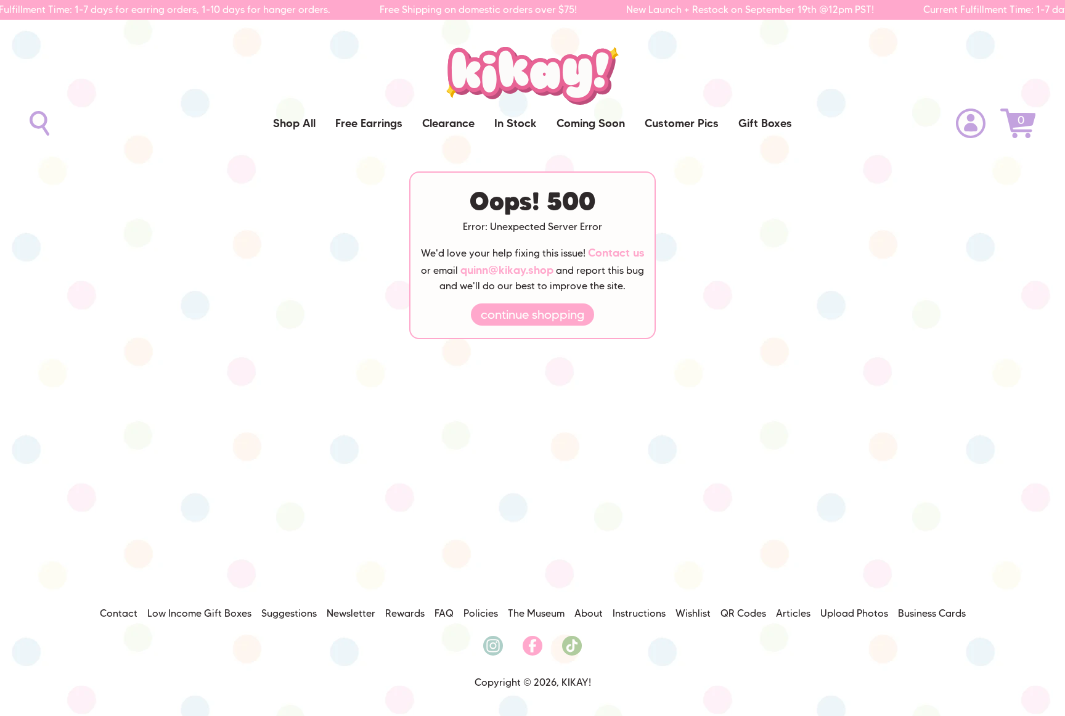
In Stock (515, 123)
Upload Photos (854, 613)
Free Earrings (368, 123)
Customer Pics (682, 123)
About (588, 613)
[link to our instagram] (493, 646)
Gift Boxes (765, 123)
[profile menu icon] (970, 123)
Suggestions (289, 613)
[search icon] (39, 123)
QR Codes (743, 613)
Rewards (405, 613)
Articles (793, 613)
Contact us (616, 253)
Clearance (448, 123)
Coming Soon (591, 123)
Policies (480, 613)
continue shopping (532, 314)
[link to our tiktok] (572, 646)
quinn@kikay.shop (506, 270)
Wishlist (693, 613)
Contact (118, 613)
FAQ (444, 613)
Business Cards (932, 613)
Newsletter (351, 613)
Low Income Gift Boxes (199, 613)
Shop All (294, 123)
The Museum (536, 613)
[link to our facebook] (532, 646)
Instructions (639, 613)
